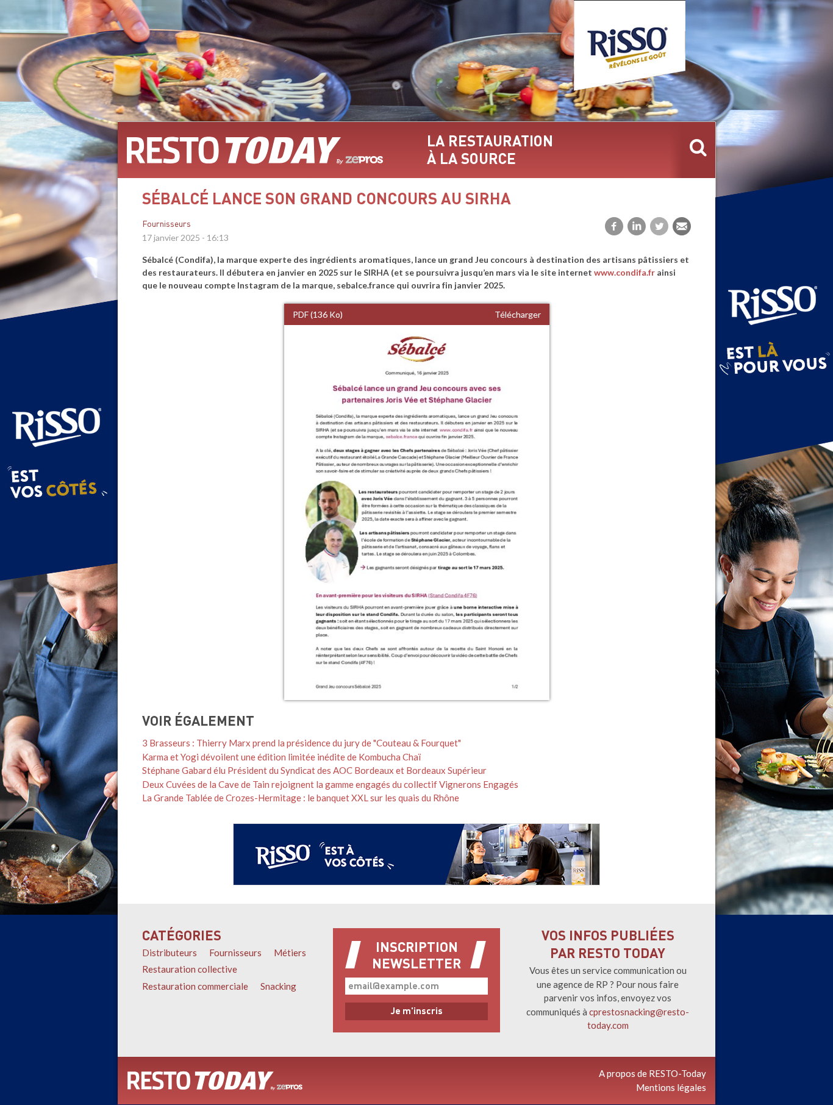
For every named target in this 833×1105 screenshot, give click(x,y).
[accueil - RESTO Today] (255, 150)
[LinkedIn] (636, 226)
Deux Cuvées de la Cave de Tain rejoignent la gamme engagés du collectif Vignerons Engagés (330, 784)
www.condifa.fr (624, 272)
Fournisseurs (166, 225)
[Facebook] (614, 226)
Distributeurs (169, 952)
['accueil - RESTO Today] (215, 1080)
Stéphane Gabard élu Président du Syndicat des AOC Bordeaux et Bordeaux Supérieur (314, 770)
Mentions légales (671, 1087)
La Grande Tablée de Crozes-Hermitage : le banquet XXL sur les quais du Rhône (300, 797)
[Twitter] (659, 226)
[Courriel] (682, 226)
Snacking (278, 986)
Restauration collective (189, 969)
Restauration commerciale (195, 986)
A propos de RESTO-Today (652, 1073)
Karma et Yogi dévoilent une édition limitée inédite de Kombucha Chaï (281, 756)
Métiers (290, 952)
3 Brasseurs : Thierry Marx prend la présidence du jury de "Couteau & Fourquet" (301, 742)
